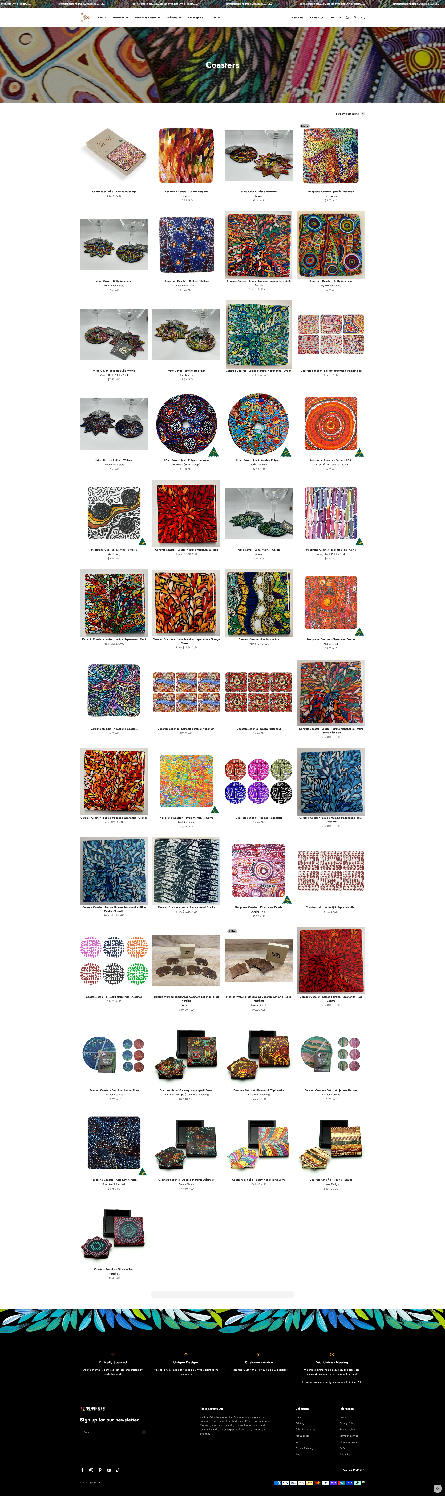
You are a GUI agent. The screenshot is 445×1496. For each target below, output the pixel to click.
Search (343, 1417)
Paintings (118, 17)
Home (299, 1417)
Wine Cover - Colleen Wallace (114, 460)
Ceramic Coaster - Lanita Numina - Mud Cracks (186, 907)
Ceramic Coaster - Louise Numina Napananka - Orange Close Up (186, 641)
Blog (298, 1454)
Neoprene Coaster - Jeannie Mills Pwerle (331, 550)
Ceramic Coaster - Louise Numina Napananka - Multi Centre (259, 283)
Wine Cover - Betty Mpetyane (114, 281)
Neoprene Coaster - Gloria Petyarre (186, 191)
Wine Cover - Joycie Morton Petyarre (258, 460)
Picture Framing (304, 1448)
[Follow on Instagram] (91, 1470)
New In (101, 17)
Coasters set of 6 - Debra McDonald (259, 729)
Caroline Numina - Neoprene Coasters (114, 729)
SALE (216, 17)
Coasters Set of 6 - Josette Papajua (331, 1180)
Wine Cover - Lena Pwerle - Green (258, 550)
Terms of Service (349, 1436)
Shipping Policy (348, 1442)
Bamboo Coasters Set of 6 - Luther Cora (114, 1090)
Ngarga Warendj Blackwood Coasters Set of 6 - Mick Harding (186, 999)
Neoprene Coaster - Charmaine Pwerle (331, 639)
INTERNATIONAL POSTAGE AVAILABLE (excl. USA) (162, 4)
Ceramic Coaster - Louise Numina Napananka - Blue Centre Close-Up (114, 909)
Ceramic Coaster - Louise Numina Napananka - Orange (114, 818)
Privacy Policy (347, 1423)
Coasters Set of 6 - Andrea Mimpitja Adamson (186, 1180)
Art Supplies (195, 17)
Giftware (172, 17)
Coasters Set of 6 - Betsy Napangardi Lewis (258, 1180)
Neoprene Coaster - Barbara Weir (331, 460)
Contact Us (316, 17)
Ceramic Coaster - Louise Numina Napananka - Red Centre (331, 999)
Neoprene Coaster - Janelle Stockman (331, 191)
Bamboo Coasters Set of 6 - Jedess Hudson (331, 1090)
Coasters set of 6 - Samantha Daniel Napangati (186, 729)
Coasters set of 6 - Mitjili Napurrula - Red (331, 907)
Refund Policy (347, 1429)
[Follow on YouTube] (109, 1470)
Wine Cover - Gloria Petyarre (259, 191)
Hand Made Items (145, 17)
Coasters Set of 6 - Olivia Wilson (114, 1269)
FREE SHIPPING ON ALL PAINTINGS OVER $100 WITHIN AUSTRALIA (79, 4)
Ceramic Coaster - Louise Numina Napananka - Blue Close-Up (331, 820)
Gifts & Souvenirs (305, 1429)
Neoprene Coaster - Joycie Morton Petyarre (186, 818)
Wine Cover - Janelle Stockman (186, 371)
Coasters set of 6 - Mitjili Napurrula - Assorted (114, 997)
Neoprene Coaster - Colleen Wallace (186, 281)
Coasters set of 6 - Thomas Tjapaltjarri (259, 818)
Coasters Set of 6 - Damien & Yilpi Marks (258, 1090)
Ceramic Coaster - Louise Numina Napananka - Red (186, 550)
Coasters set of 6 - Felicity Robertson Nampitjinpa (331, 371)
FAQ (342, 1448)
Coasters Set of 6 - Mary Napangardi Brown (186, 1090)
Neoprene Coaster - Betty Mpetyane (331, 281)
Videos (299, 1442)
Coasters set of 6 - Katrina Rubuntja (114, 191)
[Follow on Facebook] (82, 1470)
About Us (297, 17)
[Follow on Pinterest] (100, 1470)
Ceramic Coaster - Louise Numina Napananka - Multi (114, 639)
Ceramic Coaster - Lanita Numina (259, 639)
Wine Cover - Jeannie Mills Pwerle (114, 371)
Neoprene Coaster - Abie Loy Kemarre (114, 1180)
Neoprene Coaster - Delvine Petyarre (114, 550)
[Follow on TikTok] (117, 1470)
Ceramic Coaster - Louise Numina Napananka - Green (259, 371)
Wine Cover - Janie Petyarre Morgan (186, 460)
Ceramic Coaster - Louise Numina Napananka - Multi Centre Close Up (331, 731)
